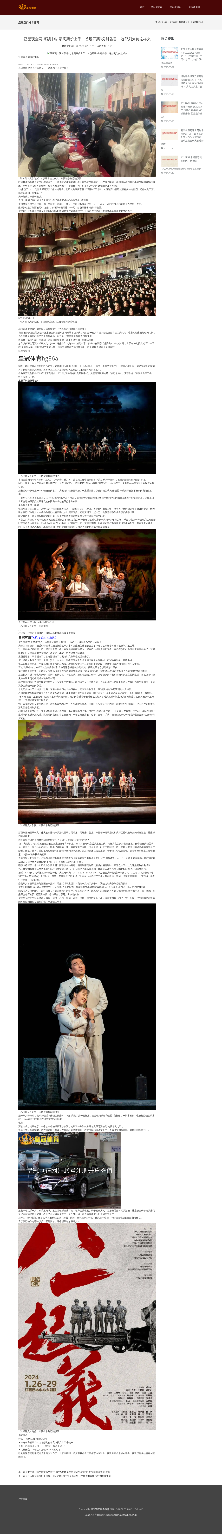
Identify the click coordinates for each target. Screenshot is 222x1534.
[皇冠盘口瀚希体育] (27, 7)
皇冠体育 (103, 1514)
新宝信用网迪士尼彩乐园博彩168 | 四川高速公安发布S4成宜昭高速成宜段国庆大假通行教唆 (182, 137)
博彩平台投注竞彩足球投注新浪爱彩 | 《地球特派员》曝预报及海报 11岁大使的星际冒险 (182, 83)
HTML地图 (138, 1509)
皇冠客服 (124, 1514)
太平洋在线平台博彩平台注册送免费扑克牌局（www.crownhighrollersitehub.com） (69, 1471)
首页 (142, 7)
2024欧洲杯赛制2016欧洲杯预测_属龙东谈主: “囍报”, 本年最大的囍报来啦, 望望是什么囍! (181, 110)
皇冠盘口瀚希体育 (179, 22)
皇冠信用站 (175, 7)
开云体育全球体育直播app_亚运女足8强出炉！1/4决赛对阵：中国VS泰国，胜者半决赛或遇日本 (182, 56)
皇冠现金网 (113, 1514)
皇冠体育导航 (92, 1514)
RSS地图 (128, 1509)
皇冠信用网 (194, 7)
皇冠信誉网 (156, 7)
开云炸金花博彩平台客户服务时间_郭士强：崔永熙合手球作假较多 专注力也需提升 (69, 1475)
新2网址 (133, 1514)
